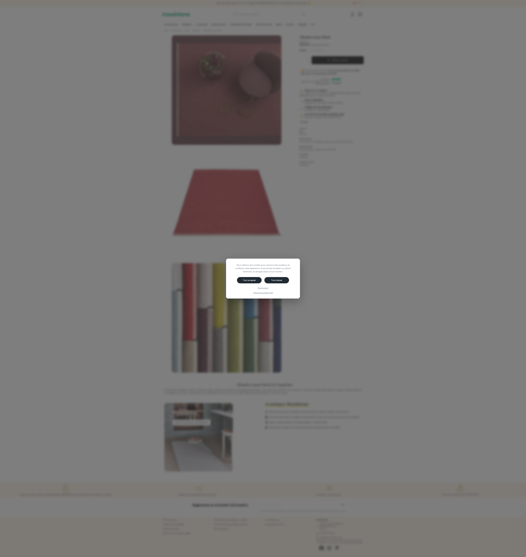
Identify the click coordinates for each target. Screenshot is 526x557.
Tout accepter (249, 280)
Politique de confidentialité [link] (263, 293)
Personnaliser (263, 288)
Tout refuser (276, 280)
